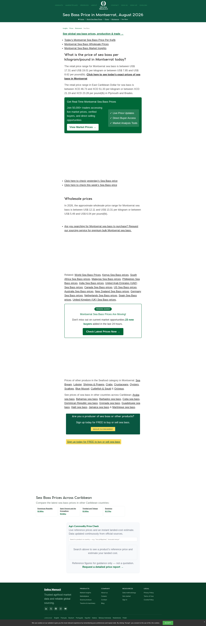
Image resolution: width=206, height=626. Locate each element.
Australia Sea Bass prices (78, 291)
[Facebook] (56, 609)
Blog (102, 603)
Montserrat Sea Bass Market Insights (85, 48)
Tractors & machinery (87, 603)
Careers (104, 596)
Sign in (124, 600)
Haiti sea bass (79, 407)
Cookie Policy (149, 600)
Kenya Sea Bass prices (115, 274)
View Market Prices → (83, 127)
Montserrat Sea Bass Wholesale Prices (86, 44)
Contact (115, 5)
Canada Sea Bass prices (98, 287)
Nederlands (117, 618)
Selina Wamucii (52, 589)
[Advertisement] (103, 155)
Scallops (69, 388)
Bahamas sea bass (87, 399)
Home (82, 19)
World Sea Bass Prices (94, 19)
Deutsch (71, 618)
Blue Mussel (82, 388)
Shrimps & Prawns (93, 384)
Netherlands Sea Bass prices (100, 295)
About (94, 5)
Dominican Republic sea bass (81, 403)
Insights (59, 5)
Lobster (77, 384)
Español (87, 618)
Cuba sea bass (131, 399)
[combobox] (103, 539)
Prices (107, 19)
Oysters (134, 384)
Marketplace (71, 5)
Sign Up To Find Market (103, 429)
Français (64, 618)
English (143, 5)
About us (104, 593)
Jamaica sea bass (99, 407)
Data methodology (129, 593)
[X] (51, 609)
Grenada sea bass (109, 403)
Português (79, 618)
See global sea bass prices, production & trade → (93, 33)
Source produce (85, 600)
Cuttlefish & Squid (101, 388)
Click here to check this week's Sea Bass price (90, 185)
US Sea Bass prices (125, 287)
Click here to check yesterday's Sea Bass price (90, 180)
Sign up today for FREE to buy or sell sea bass (93, 441)
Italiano (94, 618)
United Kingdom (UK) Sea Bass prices (94, 299)
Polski (125, 618)
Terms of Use (149, 596)
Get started (126, 596)
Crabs (109, 384)
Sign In (124, 5)
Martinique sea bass (123, 407)
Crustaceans (121, 384)
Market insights (85, 593)
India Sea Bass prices (91, 283)
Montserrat (115, 19)
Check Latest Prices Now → (103, 331)
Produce (84, 5)
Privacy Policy (149, 593)
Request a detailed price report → (102, 566)
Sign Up (133, 5)
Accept (168, 623)
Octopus (119, 388)
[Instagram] (61, 609)
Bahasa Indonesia (105, 618)
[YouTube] (65, 609)
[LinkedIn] (46, 609)
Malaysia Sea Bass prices (106, 279)
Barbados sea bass (110, 399)
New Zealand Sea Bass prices (112, 291)
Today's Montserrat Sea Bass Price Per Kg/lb (89, 39)
